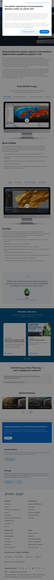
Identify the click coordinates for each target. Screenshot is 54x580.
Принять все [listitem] (44, 31)
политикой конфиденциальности (24, 27)
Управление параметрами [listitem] (28, 31)
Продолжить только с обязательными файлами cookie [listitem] (37, 2)
